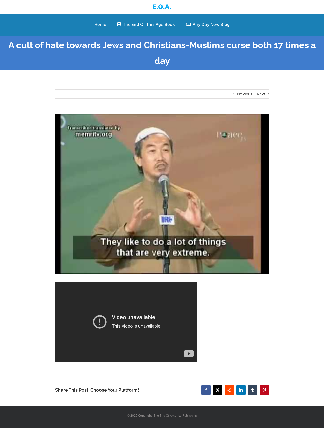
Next (261, 93)
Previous (244, 93)
